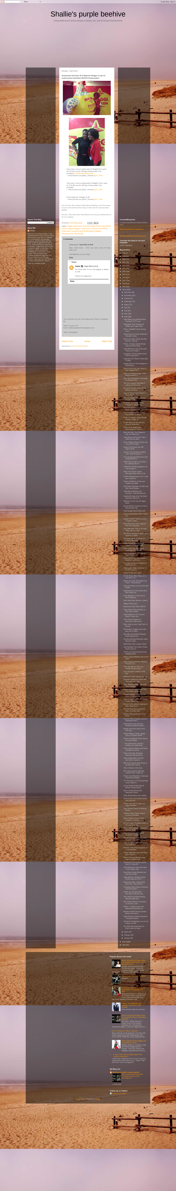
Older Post (107, 341)
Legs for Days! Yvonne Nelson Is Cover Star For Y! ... (135, 394)
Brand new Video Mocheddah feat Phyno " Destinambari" (135, 582)
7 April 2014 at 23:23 (91, 266)
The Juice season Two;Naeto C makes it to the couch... (134, 384)
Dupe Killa (86, 226)
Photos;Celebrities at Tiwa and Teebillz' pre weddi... (134, 482)
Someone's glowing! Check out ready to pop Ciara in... (134, 539)
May (126, 314)
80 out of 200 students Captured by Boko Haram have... (136, 705)
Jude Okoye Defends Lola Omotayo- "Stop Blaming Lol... (135, 492)
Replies (74, 262)
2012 (124, 945)
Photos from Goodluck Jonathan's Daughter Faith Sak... (135, 839)
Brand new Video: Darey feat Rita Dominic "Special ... (135, 340)
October (127, 298)
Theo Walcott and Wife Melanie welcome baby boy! (134, 898)
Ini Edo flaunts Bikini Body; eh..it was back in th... (135, 577)
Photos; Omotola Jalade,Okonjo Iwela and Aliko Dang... (135, 345)
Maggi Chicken (96, 226)
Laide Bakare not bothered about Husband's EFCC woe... (135, 320)
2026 (124, 253)
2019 (124, 274)
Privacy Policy (80, 1099)
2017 (124, 280)
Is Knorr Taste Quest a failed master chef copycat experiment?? (127, 1055)
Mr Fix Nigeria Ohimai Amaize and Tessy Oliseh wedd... (135, 443)
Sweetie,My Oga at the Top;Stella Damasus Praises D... (135, 497)
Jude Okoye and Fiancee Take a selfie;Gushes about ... (135, 438)
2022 (124, 265)
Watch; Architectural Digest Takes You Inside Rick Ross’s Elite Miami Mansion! (134, 1017)
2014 (124, 290)
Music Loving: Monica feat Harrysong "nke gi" (133, 791)
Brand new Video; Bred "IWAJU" (135, 606)
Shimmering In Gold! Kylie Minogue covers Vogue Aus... (136, 700)
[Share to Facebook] (95, 223)
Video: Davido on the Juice (133, 768)
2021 (124, 268)
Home (87, 341)
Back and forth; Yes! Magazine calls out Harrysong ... (134, 433)
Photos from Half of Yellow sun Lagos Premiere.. (134, 804)
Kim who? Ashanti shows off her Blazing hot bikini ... (135, 389)
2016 (124, 284)
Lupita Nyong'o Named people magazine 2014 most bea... (134, 544)
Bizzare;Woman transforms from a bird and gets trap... (135, 507)
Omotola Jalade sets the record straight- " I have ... (134, 399)
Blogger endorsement (74, 226)
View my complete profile (36, 263)
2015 (124, 287)
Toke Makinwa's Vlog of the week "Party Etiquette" (135, 685)
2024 (124, 259)
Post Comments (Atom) (79, 346)
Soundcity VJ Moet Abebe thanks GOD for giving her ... (135, 355)
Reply (71, 257)
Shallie (77, 266)
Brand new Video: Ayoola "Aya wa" (136, 676)
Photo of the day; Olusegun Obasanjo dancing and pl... (134, 754)
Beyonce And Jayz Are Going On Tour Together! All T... (135, 369)
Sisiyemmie (85, 229)
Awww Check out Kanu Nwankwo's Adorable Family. (136, 335)
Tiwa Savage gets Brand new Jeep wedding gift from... (136, 458)
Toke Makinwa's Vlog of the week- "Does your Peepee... (135, 350)
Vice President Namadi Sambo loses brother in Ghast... (134, 413)
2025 (124, 256)
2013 (124, 942)
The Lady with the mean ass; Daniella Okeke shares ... (134, 667)
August (127, 304)
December (128, 292)
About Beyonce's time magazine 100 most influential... (135, 525)
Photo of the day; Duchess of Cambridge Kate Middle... (134, 549)
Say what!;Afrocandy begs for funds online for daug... (134, 927)
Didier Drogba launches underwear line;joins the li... (135, 663)
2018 (124, 277)
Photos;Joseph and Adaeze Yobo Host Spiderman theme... (135, 690)
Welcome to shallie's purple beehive (125, 1072)
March (126, 932)
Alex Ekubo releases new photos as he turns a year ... (135, 902)
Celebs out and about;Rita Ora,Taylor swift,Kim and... (134, 893)
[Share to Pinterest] (97, 223)
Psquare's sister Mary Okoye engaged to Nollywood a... (134, 404)
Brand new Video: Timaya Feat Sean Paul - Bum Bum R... (134, 883)
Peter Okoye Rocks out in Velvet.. (135, 795)
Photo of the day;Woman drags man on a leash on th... (134, 858)
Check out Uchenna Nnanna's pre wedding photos (135, 653)
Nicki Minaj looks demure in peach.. (136, 600)
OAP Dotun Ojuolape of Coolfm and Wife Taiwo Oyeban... (136, 487)
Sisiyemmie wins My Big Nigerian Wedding (86, 231)
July (126, 307)
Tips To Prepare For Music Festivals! (125, 1031)
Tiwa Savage (78, 234)
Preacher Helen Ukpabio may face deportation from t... (135, 720)
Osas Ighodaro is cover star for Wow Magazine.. (134, 596)
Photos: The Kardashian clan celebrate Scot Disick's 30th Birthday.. (132, 1005)
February (127, 935)
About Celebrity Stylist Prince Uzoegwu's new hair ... (134, 819)
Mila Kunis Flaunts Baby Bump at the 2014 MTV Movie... (135, 764)
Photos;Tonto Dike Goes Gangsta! (134, 976)
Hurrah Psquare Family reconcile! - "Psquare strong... (136, 520)
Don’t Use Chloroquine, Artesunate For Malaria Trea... (135, 379)
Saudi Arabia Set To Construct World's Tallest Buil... (134, 615)
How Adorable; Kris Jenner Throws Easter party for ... (135, 648)
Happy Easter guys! (130, 603)
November (128, 295)
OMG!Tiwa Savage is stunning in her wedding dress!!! (135, 463)
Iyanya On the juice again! (133, 573)
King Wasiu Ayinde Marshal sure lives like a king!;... (135, 873)
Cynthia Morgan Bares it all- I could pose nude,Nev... (136, 477)
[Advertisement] (88, 45)
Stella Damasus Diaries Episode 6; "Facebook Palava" (136, 917)
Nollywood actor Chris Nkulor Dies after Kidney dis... (135, 592)
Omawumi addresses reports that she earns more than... (135, 680)
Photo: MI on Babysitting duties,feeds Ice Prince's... (134, 428)
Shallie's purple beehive (88, 14)
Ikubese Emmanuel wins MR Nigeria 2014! (133, 448)
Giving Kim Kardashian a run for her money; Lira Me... (136, 922)
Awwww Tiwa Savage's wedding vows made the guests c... (135, 453)
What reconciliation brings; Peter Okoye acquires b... (135, 374)
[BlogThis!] (90, 223)
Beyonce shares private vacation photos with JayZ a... (135, 912)
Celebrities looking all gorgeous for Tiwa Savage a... (135, 467)
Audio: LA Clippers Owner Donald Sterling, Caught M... (135, 418)
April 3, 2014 (98, 175)
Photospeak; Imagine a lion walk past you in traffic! (135, 630)
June (126, 311)
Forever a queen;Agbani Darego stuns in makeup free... (134, 695)
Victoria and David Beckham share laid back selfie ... (136, 640)
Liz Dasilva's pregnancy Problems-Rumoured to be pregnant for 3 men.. (134, 989)
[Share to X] (93, 223)
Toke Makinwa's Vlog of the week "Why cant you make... (135, 529)
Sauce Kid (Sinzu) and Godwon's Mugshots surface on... (135, 559)
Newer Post (67, 341)
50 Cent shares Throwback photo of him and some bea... (136, 824)
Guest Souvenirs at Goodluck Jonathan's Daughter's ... (134, 834)
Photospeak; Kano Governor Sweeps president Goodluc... (134, 725)
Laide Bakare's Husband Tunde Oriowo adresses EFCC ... (134, 878)
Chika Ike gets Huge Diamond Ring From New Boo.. (136, 844)
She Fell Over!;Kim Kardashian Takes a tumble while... (134, 710)
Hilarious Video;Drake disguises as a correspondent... (136, 849)
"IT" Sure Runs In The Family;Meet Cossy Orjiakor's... (136, 782)
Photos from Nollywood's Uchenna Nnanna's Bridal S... (135, 829)
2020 (124, 271)
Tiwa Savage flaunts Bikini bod (134, 511)
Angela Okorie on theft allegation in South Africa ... (136, 364)
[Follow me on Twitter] (118, 1093)
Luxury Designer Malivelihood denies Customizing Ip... (134, 786)
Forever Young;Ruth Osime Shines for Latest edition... (136, 739)
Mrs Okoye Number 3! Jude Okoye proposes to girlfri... (136, 534)
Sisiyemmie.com (67, 234)
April (126, 317)
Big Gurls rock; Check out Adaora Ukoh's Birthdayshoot (135, 409)
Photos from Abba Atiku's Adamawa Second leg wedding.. (136, 777)
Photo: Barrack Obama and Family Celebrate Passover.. (136, 749)
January (127, 938)
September (128, 301)
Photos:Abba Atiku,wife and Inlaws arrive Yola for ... (136, 853)
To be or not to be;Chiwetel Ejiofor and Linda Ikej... (135, 799)
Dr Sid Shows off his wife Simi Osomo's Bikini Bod (134, 423)
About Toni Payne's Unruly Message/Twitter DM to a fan (134, 472)
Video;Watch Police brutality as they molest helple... (134, 610)
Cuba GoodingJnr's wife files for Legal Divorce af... (134, 554)
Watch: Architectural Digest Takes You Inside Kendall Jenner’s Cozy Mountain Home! (133, 962)
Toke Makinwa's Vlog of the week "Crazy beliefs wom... (135, 868)
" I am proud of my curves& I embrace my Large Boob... (134, 744)
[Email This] (88, 223)
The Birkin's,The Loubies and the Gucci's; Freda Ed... (135, 863)
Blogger (97, 1099)
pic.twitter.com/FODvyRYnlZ (84, 173)
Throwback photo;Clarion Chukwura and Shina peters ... (136, 888)
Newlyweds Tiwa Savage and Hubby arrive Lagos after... (134, 325)
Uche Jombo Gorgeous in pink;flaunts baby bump (133, 620)
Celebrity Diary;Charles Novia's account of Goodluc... (134, 814)
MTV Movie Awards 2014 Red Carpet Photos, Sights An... (134, 772)
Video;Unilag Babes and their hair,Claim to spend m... (134, 759)
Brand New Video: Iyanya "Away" (135, 644)
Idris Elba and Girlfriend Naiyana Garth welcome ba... (135, 635)
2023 (124, 262)
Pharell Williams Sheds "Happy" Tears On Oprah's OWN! (135, 734)
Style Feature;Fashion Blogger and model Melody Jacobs (134, 1042)
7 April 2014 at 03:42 (86, 245)
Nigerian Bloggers (74, 229)
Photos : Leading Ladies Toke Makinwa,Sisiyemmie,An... (134, 907)
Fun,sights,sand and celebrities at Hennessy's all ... (135, 564)
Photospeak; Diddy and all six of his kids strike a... (135, 569)
